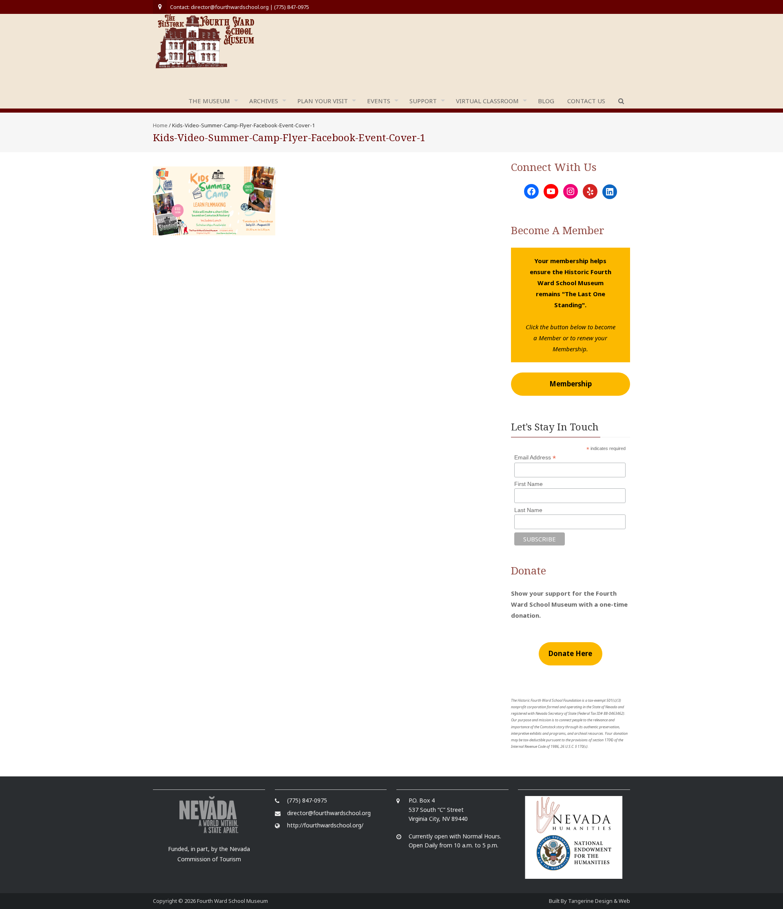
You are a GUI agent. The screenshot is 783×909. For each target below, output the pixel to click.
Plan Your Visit (322, 101)
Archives (263, 101)
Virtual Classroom (487, 101)
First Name (528, 484)
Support (423, 101)
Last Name (528, 510)
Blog (546, 101)
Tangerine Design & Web (599, 901)
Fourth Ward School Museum (232, 901)
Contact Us (586, 101)
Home (160, 125)
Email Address (535, 457)
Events (378, 101)
